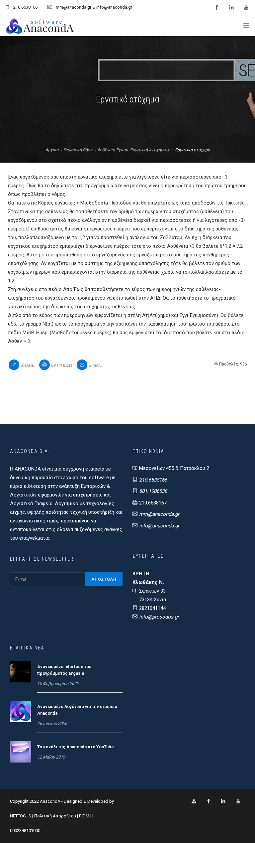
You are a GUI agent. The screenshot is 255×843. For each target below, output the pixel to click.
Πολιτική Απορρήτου (55, 815)
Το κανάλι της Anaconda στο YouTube (75, 746)
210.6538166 (153, 480)
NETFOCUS (21, 815)
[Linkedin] (223, 801)
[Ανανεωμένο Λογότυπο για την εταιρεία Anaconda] (20, 711)
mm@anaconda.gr (159, 514)
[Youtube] (237, 801)
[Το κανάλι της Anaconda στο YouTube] (20, 752)
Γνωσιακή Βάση (77, 149)
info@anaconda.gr (159, 526)
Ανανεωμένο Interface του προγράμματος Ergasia (64, 670)
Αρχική (51, 149)
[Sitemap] (194, 801)
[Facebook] (208, 801)
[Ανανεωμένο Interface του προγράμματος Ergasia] (20, 671)
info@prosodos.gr (159, 617)
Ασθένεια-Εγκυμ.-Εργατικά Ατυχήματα (133, 149)
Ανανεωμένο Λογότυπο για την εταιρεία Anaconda (77, 710)
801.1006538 (153, 491)
